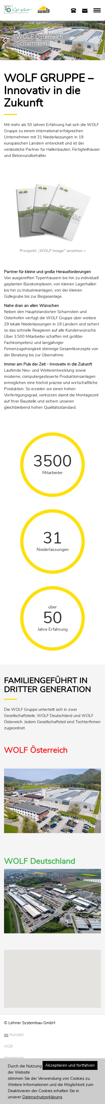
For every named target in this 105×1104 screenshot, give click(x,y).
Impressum (14, 1058)
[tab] (73, 10)
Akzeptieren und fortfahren (70, 1065)
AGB (8, 1046)
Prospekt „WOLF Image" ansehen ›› (53, 251)
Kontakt (17, 1035)
